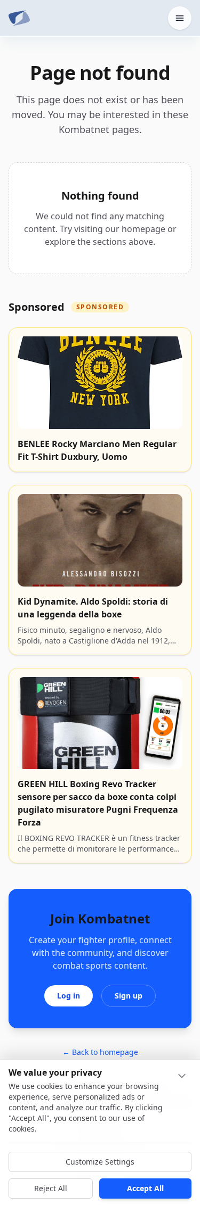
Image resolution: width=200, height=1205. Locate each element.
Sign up (128, 996)
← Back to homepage (100, 1052)
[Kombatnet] (19, 18)
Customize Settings (100, 1162)
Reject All (50, 1188)
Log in (68, 996)
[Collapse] (181, 1075)
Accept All (145, 1188)
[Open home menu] (179, 18)
